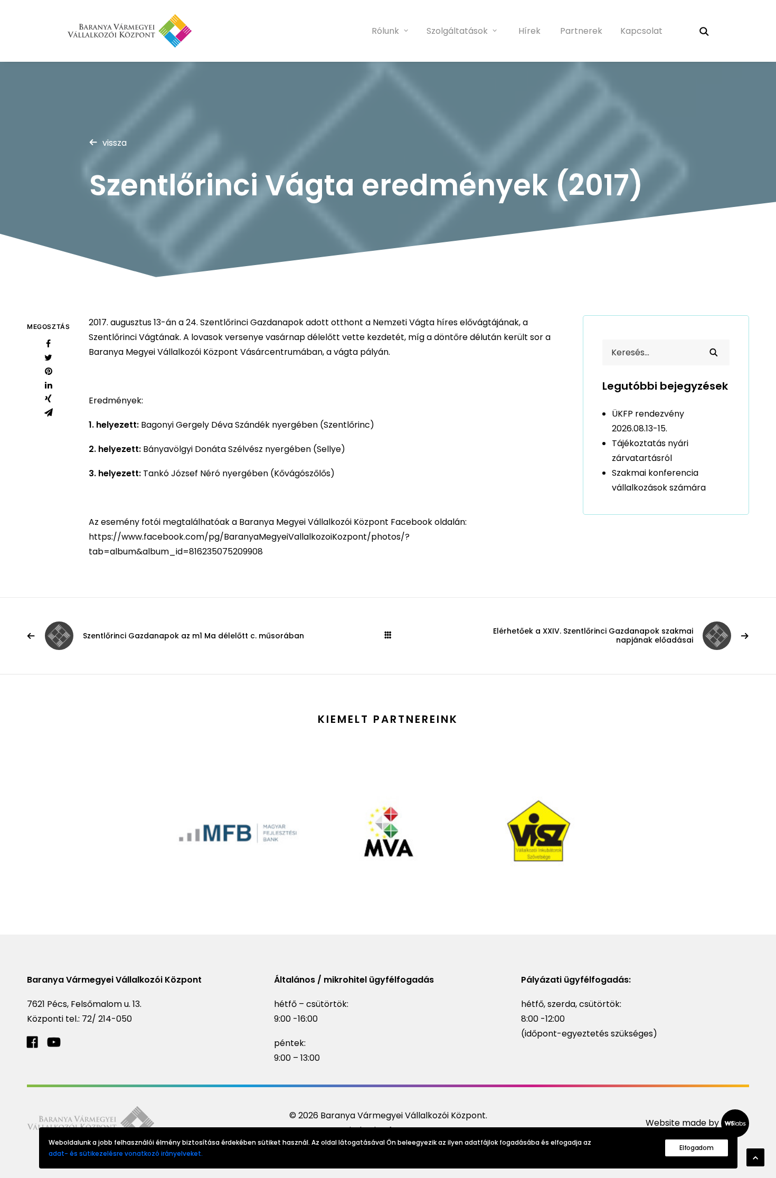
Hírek (529, 31)
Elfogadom (696, 1147)
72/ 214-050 (107, 1019)
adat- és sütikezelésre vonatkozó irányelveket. (126, 1153)
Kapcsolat (641, 31)
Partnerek (581, 31)
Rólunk (385, 31)
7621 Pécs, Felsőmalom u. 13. (84, 1004)
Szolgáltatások (457, 31)
